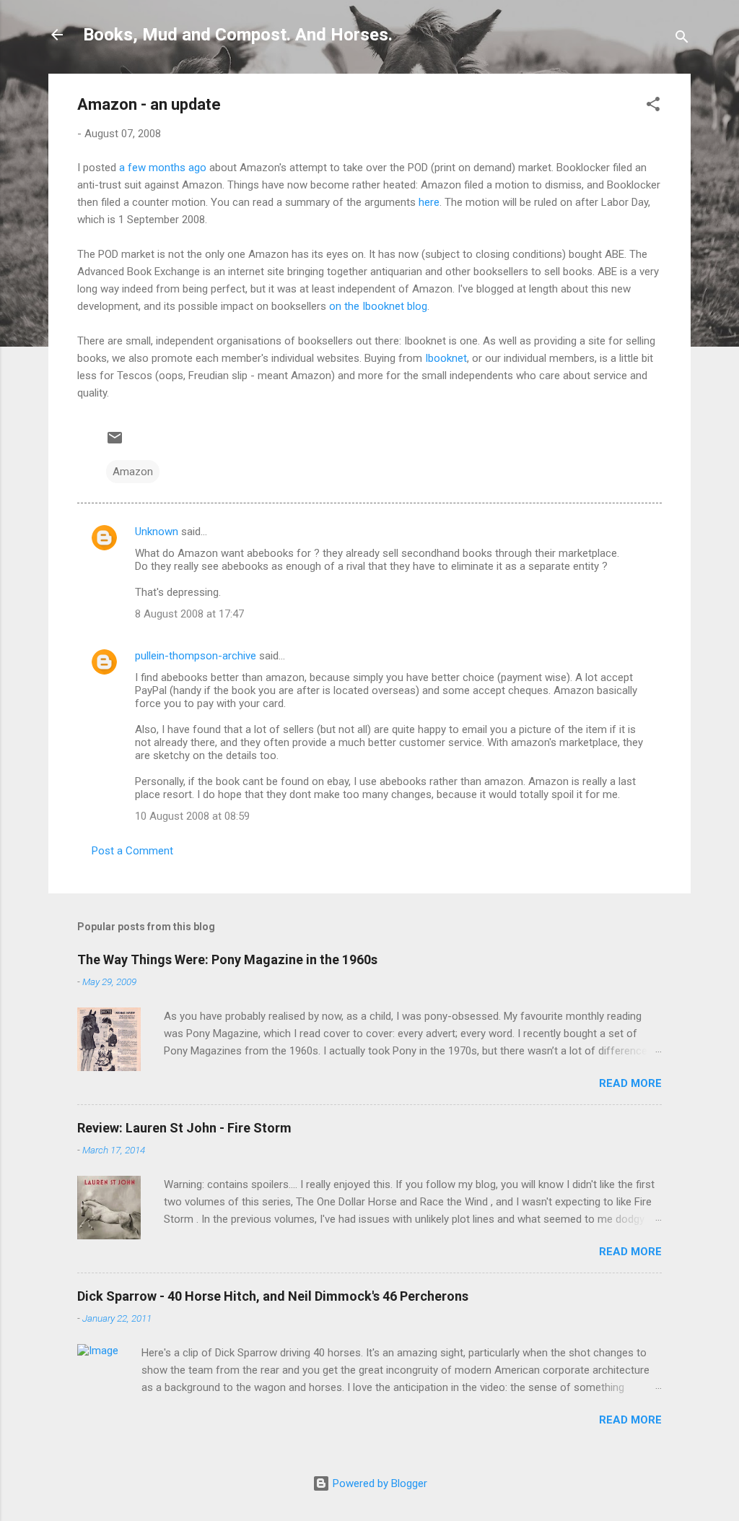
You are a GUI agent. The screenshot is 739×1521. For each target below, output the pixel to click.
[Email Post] (114, 442)
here (429, 202)
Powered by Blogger (378, 1483)
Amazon (133, 471)
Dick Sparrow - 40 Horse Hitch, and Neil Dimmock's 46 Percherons (272, 1296)
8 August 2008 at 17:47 (189, 613)
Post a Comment (132, 850)
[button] (653, 106)
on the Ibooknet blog (378, 306)
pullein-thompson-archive (195, 655)
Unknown (156, 531)
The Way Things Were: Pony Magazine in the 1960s (227, 959)
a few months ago (162, 167)
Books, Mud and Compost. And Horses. (238, 35)
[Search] (682, 39)
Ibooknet (446, 358)
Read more (630, 1083)
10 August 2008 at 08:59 (192, 816)
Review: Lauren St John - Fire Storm (184, 1127)
